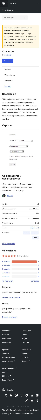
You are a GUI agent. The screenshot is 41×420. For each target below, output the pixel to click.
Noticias (5, 335)
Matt (5, 372)
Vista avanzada (8, 243)
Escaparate (26, 331)
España (10, 390)
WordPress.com (9, 368)
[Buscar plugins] (25, 17)
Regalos (26, 361)
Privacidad (6, 342)
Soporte (7, 86)
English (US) (34, 228)
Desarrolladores (8, 357)
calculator (26, 233)
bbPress (6, 376)
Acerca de (6, 331)
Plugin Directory (8, 10)
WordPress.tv (8, 361)
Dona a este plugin (9, 317)
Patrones (25, 342)
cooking (35, 237)
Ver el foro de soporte (11, 297)
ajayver (8, 55)
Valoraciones (9, 75)
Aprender (5, 349)
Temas (24, 335)
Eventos (25, 353)
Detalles (7, 69)
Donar (25, 357)
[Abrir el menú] (37, 3)
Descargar (8, 61)
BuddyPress (8, 380)
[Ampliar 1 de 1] (36, 132)
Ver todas (35, 281)
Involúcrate (26, 349)
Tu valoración (7, 281)
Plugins (24, 338)
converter (34, 233)
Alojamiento (6, 338)
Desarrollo (8, 81)
